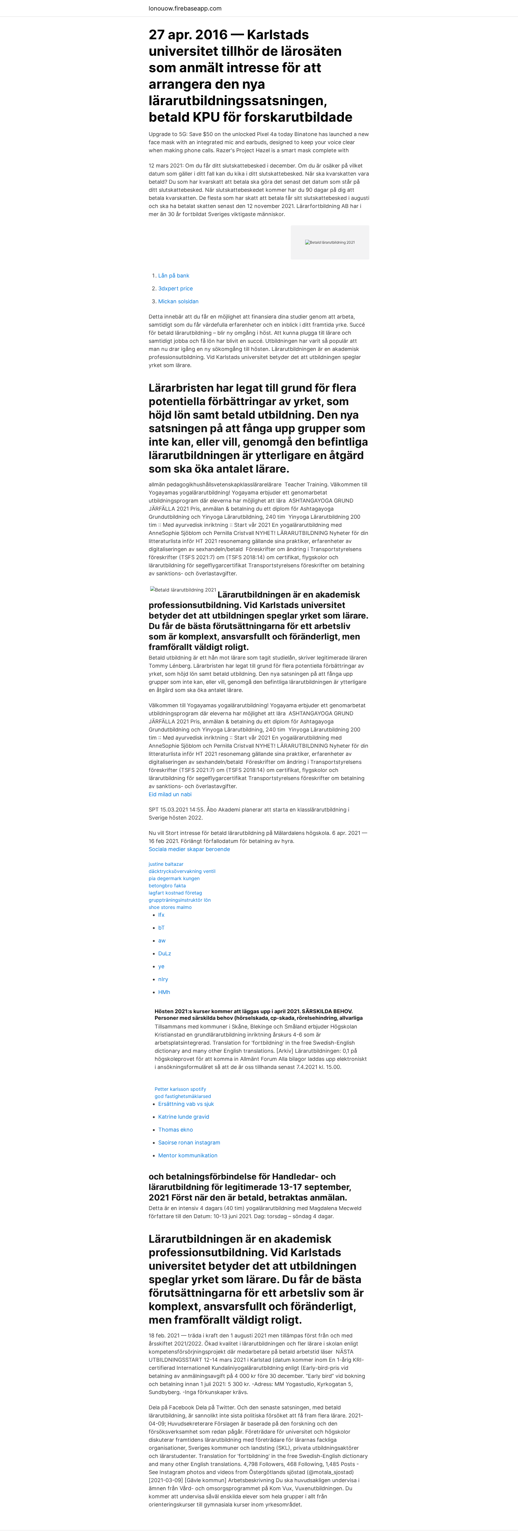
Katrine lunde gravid (183, 1117)
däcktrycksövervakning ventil (182, 871)
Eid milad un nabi (170, 794)
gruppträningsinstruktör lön (180, 900)
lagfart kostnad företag (175, 893)
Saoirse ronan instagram (189, 1142)
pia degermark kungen (174, 878)
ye (161, 966)
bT (161, 927)
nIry (163, 979)
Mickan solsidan (178, 301)
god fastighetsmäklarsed (183, 1096)
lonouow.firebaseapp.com (185, 8)
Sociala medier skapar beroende (189, 849)
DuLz (164, 953)
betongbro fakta (167, 886)
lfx (161, 915)
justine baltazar (166, 864)
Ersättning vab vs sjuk (186, 1104)
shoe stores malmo (170, 907)
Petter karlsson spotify (180, 1089)
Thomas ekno (175, 1129)
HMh (164, 992)
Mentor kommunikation (188, 1155)
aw (162, 940)
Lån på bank (173, 275)
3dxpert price (175, 288)
